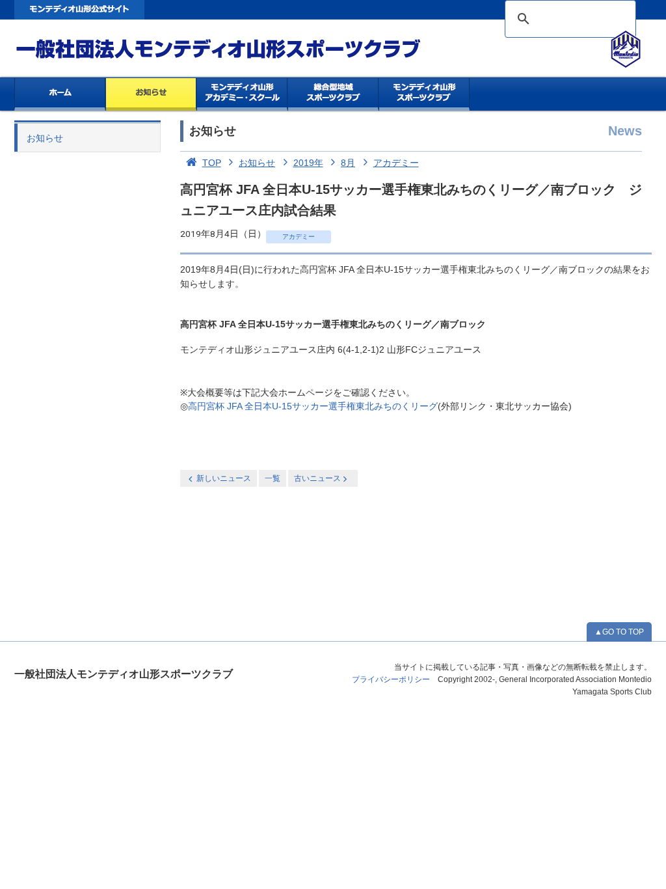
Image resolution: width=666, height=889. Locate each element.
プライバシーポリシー (391, 679)
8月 (348, 162)
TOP (211, 162)
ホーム (59, 94)
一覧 (272, 478)
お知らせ (151, 94)
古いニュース (317, 478)
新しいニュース (223, 478)
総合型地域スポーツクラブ (333, 94)
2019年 (308, 162)
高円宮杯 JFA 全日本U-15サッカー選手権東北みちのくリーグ (313, 406)
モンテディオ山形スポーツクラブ (242, 49)
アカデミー (396, 162)
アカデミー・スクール (242, 94)
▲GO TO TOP (619, 631)
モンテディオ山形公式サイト (79, 10)
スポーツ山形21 (424, 94)
